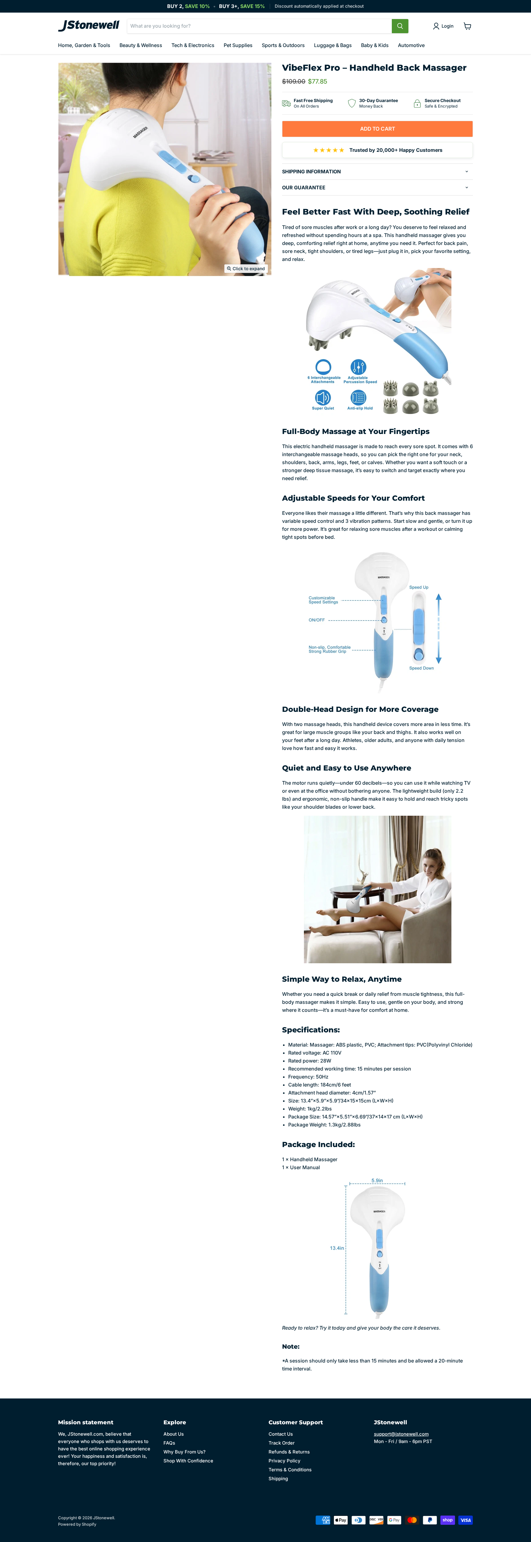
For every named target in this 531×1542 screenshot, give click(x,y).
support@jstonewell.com (401, 1434)
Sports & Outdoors (283, 45)
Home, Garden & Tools (84, 45)
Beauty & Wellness (141, 45)
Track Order (282, 1443)
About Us (173, 1434)
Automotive (411, 45)
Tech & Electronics (192, 45)
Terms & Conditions (290, 1470)
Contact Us (281, 1434)
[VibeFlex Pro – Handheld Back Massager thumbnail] (69, 294)
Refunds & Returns (289, 1452)
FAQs (169, 1443)
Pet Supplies (238, 45)
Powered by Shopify (77, 1524)
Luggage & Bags (333, 45)
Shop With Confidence (188, 1461)
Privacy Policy (285, 1461)
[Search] (400, 26)
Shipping (278, 1478)
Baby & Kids (375, 45)
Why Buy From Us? (184, 1452)
